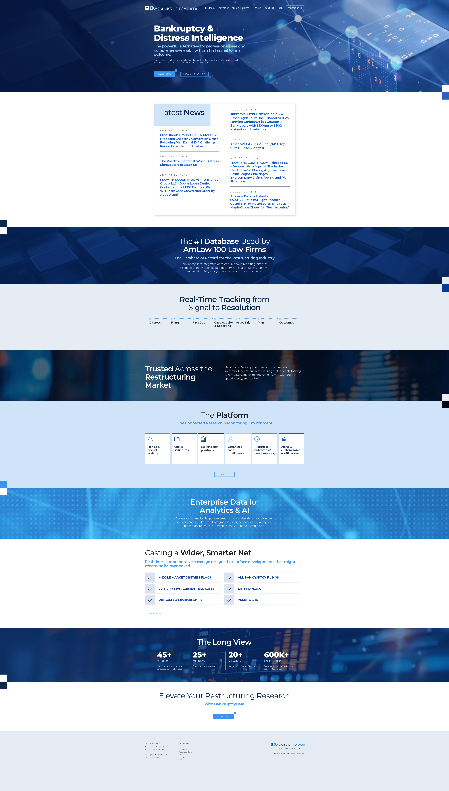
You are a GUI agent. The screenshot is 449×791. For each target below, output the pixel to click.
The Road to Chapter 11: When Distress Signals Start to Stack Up (189, 163)
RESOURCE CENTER (240, 8)
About (181, 754)
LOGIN (280, 8)
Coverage (183, 749)
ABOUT (258, 8)
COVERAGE (224, 8)
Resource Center (186, 752)
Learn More (224, 474)
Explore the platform (194, 74)
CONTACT (269, 8)
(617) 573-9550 (152, 757)
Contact (182, 757)
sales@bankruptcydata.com (157, 754)
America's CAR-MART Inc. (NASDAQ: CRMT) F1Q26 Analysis (257, 146)
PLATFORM (210, 8)
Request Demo (295, 8)
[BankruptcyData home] (171, 8)
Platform (182, 747)
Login (181, 760)
